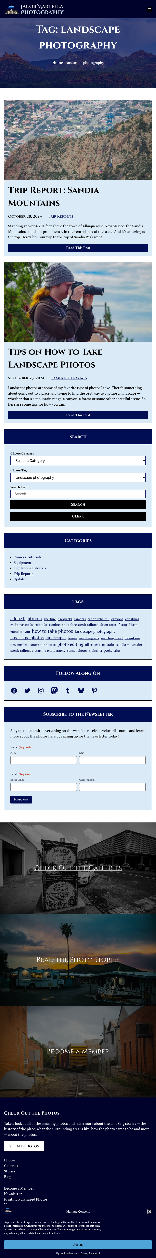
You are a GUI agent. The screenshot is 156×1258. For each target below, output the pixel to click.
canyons (117, 619)
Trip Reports (60, 216)
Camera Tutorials (69, 378)
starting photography (50, 650)
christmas (132, 619)
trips (117, 650)
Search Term (19, 487)
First (13, 752)
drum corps (108, 624)
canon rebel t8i (98, 619)
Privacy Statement (90, 1253)
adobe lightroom (26, 618)
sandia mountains (129, 644)
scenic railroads (21, 650)
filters (133, 624)
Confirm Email (87, 779)
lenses (72, 638)
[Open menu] (149, 9)
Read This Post (79, 248)
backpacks (65, 619)
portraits (108, 644)
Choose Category (22, 453)
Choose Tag (18, 470)
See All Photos (24, 1146)
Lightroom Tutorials (30, 568)
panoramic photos (42, 644)
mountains (132, 638)
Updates (20, 579)
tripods (106, 650)
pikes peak (92, 644)
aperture (50, 619)
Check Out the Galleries (78, 868)
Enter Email (17, 779)
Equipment (22, 562)
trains (93, 650)
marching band (112, 638)
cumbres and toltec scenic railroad (74, 624)
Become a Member (78, 1051)
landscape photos (27, 638)
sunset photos (77, 650)
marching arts (89, 638)
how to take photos (52, 631)
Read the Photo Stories (78, 959)
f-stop (122, 624)
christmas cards (21, 624)
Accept (78, 1244)
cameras (80, 619)
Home (57, 62)
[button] (150, 1212)
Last (81, 752)
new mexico (19, 644)
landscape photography (95, 631)
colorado (41, 624)
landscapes (56, 638)
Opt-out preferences (67, 1253)
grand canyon (20, 631)
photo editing (70, 644)
